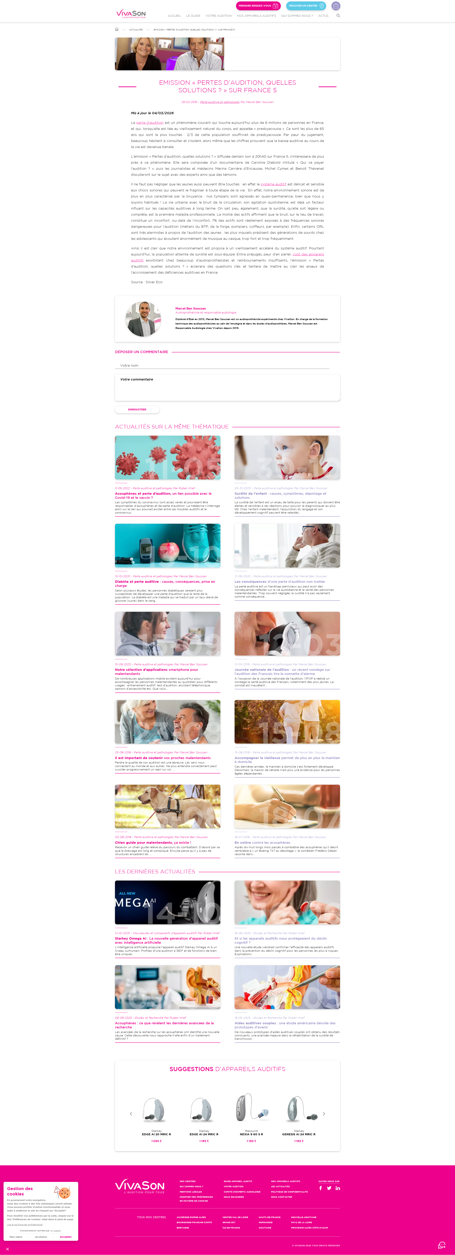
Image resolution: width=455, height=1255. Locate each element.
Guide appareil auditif (238, 1181)
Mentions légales (191, 1192)
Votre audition (219, 16)
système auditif (273, 184)
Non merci (16, 1237)
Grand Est (229, 1223)
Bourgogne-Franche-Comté (194, 1223)
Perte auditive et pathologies (220, 102)
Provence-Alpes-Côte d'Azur (309, 1228)
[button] (7, 1249)
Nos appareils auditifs (256, 16)
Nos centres (188, 1181)
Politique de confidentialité (289, 1192)
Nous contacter (335, 5)
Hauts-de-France (269, 1217)
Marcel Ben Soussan (190, 308)
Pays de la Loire (301, 1223)
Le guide (193, 16)
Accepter (66, 1237)
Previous (131, 1114)
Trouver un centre (303, 6)
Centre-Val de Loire (235, 1217)
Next (324, 1114)
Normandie (265, 1223)
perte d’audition (150, 122)
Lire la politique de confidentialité (24, 1225)
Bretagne (183, 1228)
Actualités (136, 30)
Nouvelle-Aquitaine (303, 1217)
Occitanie (265, 1228)
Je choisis (41, 1237)
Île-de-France (231, 1228)
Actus (323, 16)
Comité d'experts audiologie (242, 1192)
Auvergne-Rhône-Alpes (191, 1217)
